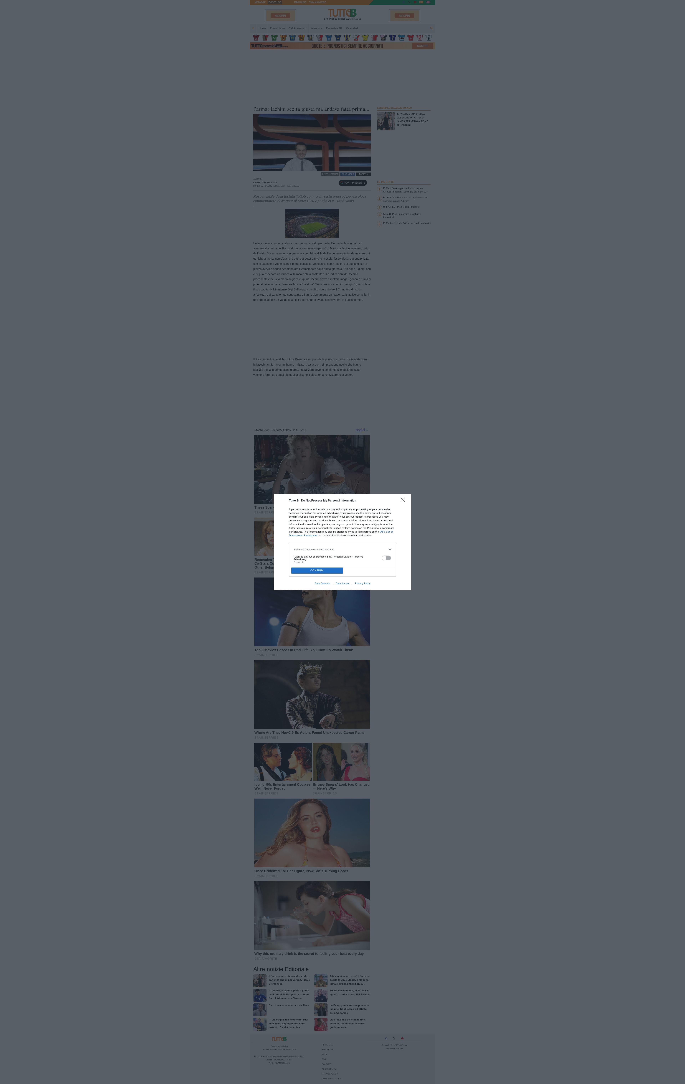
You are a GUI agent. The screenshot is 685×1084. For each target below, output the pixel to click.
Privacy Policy (363, 583)
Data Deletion (322, 583)
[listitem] (342, 549)
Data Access (342, 583)
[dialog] (342, 542)
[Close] (403, 501)
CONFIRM (317, 570)
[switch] (386, 558)
